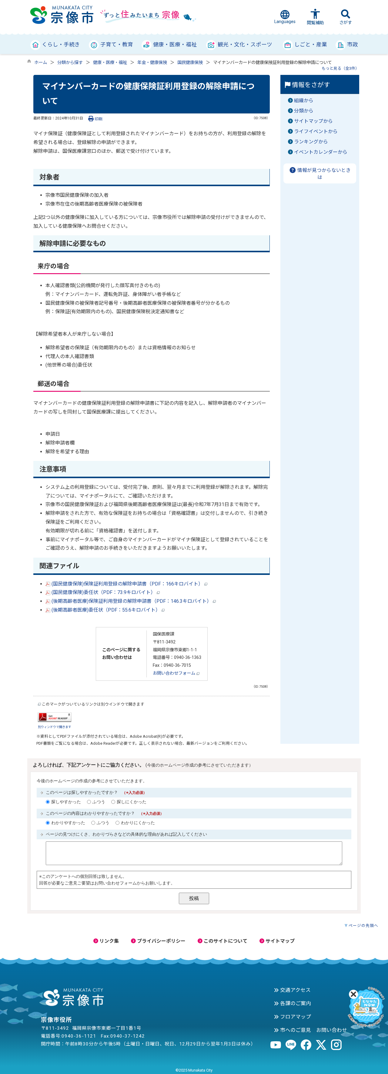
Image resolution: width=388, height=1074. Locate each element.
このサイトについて (224, 941)
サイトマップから (313, 121)
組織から (303, 100)
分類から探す (70, 62)
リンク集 (108, 941)
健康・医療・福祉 (110, 62)
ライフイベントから (316, 131)
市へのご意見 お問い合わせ (313, 1030)
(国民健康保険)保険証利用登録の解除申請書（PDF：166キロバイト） (127, 584)
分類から (303, 111)
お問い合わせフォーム (174, 673)
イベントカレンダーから (320, 152)
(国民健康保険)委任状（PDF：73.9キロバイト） (103, 592)
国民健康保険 (190, 62)
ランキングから (311, 142)
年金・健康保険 (152, 62)
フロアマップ (295, 1017)
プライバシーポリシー (161, 941)
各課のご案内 (295, 1003)
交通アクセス (295, 990)
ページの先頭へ (363, 925)
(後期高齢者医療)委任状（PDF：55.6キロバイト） (106, 610)
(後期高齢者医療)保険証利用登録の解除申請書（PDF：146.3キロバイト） (131, 601)
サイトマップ (279, 941)
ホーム (40, 62)
